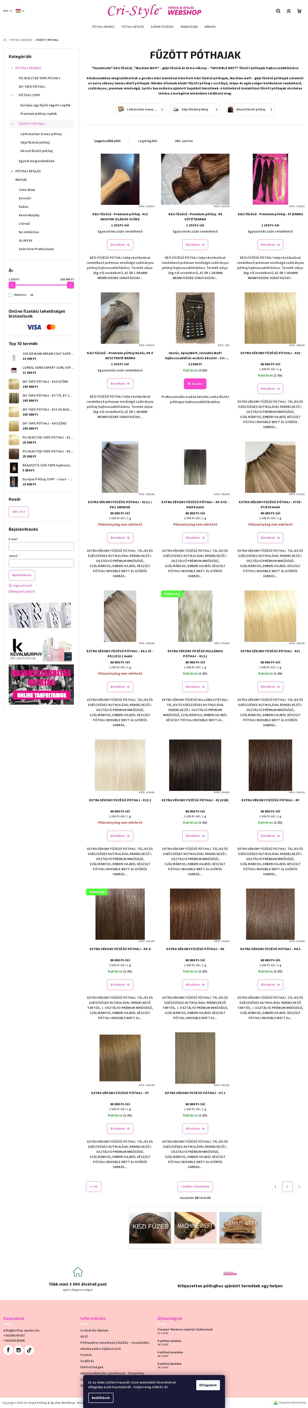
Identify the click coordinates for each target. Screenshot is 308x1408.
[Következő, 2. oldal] (287, 1186)
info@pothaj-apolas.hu (21, 1330)
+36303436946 (14, 1340)
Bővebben (118, 245)
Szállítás (87, 1361)
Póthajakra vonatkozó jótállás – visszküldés (114, 1342)
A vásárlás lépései (94, 1330)
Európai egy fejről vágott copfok (46, 105)
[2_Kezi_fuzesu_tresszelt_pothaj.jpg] (150, 1222)
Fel (95, 1187)
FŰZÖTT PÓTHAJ (32, 124)
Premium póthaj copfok (39, 113)
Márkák (21, 179)
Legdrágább (147, 141)
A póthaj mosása (169, 1340)
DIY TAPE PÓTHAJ (32, 86)
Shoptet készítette (292, 1403)
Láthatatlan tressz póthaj (41, 134)
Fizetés (86, 1355)
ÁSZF (84, 1336)
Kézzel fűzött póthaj (37, 151)
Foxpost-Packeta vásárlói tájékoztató (185, 1329)
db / (18, 512)
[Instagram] (18, 1350)
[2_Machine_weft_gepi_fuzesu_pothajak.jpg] (195, 1222)
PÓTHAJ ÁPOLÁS (28, 171)
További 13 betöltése (195, 1187)
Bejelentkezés (21, 575)
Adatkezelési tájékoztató (100, 1348)
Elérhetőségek (91, 1367)
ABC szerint (184, 141)
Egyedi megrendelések (36, 161)
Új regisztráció (20, 585)
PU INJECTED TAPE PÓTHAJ (39, 78)
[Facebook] (8, 1350)
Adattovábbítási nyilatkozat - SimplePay (112, 1373)
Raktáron (23, 295)
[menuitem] (103, 27)
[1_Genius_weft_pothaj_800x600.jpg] (240, 1222)
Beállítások (101, 1398)
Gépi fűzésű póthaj (35, 142)
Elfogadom (208, 1385)
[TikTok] (29, 1350)
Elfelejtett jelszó (22, 591)
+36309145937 (14, 1335)
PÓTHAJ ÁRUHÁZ (28, 68)
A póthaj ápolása (169, 1363)
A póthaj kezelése (170, 1352)
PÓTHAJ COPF (29, 95)
